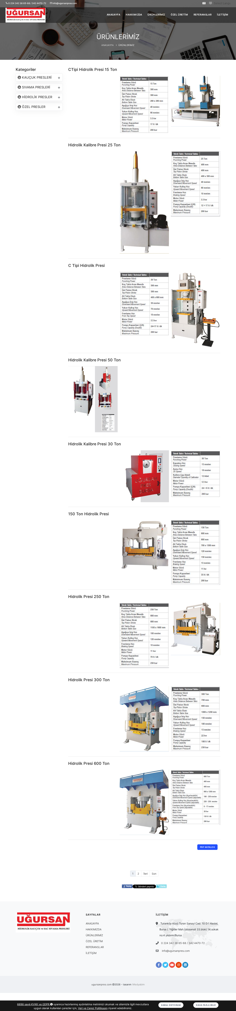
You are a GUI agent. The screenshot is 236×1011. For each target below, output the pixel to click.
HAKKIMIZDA (134, 14)
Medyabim (139, 984)
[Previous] (72, 104)
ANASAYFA (113, 14)
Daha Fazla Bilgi (206, 1005)
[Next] (216, 104)
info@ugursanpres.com (176, 950)
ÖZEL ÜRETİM (179, 14)
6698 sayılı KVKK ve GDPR (33, 1004)
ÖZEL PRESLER (33, 107)
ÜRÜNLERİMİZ (156, 14)
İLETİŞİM (222, 14)
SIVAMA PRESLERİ (35, 87)
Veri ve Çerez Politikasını (92, 1008)
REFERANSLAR (203, 14)
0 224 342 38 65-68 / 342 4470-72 (183, 943)
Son (154, 873)
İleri (145, 873)
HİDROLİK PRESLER (36, 97)
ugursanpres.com (101, 984)
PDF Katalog (207, 847)
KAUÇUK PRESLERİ (36, 77)
